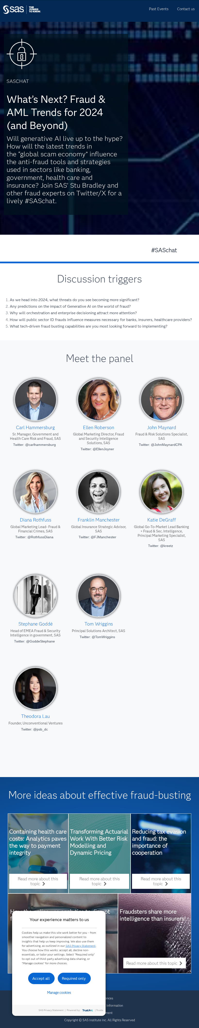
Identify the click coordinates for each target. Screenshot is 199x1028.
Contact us (186, 9)
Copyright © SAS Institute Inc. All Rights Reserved (99, 1020)
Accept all (41, 978)
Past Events (158, 9)
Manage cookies (59, 992)
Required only (74, 978)
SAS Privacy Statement (81, 946)
